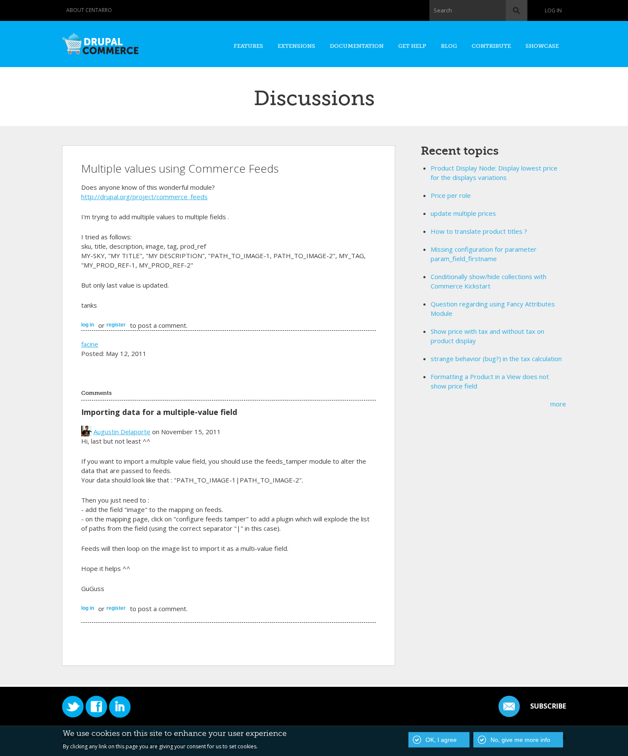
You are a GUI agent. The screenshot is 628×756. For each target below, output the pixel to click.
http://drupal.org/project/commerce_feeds (144, 196)
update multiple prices (463, 213)
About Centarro (89, 10)
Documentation (357, 46)
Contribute (491, 46)
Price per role (451, 195)
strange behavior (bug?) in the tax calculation (496, 358)
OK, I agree (441, 739)
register (116, 325)
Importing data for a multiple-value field (159, 412)
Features (248, 46)
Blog (449, 46)
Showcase (542, 46)
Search (443, 10)
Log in (553, 10)
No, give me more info (520, 739)
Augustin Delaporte (122, 431)
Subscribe (548, 706)
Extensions (296, 46)
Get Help (412, 46)
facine (89, 344)
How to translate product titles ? (479, 231)
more (558, 404)
